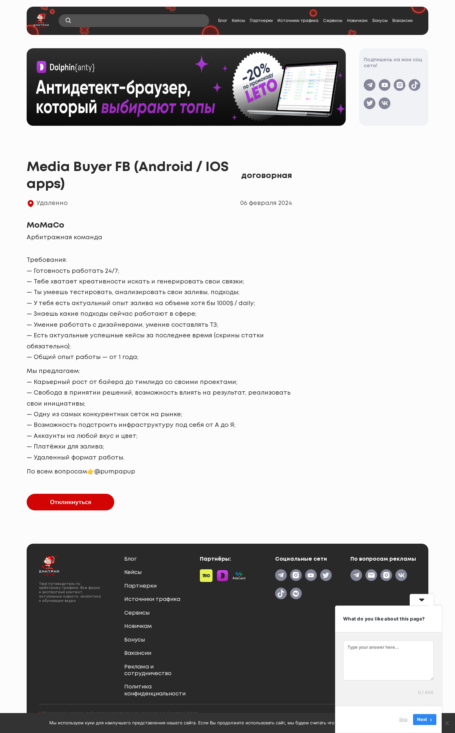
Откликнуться (70, 502)
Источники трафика (297, 21)
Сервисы (332, 21)
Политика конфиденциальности (155, 690)
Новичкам (357, 21)
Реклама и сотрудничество (148, 670)
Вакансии (402, 21)
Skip (403, 719)
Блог (222, 21)
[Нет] (446, 723)
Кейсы (238, 21)
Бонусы (380, 21)
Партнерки (261, 21)
